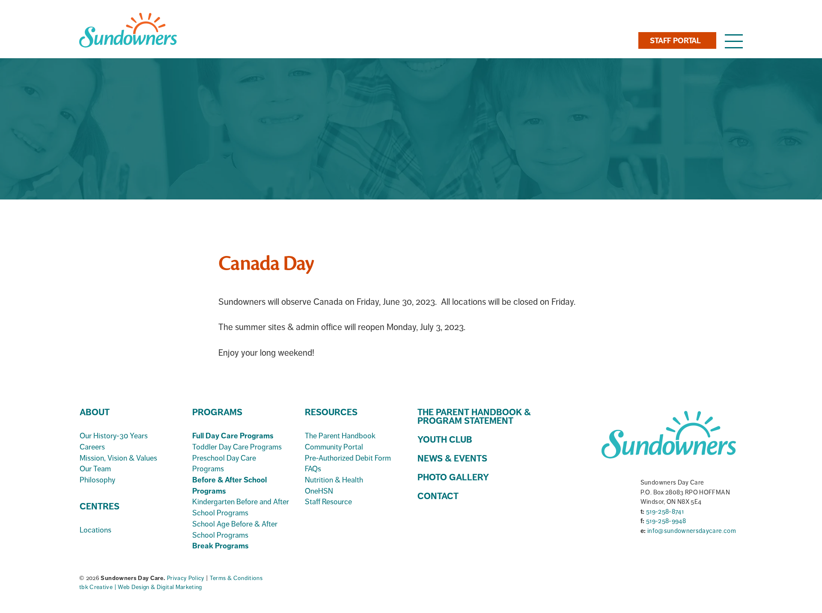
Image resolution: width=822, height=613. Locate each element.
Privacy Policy (186, 578)
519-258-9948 (666, 521)
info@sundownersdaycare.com (691, 531)
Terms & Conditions (236, 578)
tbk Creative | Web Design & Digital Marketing (140, 587)
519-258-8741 (665, 511)
